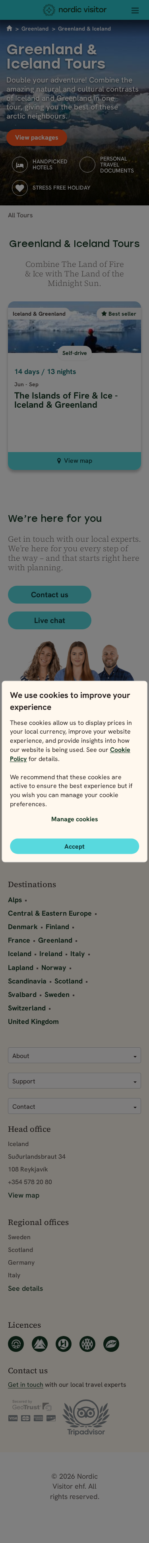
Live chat (49, 620)
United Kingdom (33, 1021)
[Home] (74, 10)
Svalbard (22, 994)
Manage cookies (74, 819)
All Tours (20, 215)
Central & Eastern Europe (50, 913)
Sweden (57, 994)
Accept (74, 846)
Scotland (68, 980)
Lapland (20, 967)
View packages (36, 137)
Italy (77, 953)
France (19, 940)
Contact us (49, 595)
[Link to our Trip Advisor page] (86, 1417)
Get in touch (25, 1384)
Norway (53, 967)
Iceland (19, 953)
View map (78, 460)
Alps (15, 899)
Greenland (34, 28)
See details (25, 1288)
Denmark (23, 926)
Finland (57, 926)
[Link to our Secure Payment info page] (32, 1410)
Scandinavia (27, 980)
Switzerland (27, 1007)
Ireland (50, 953)
